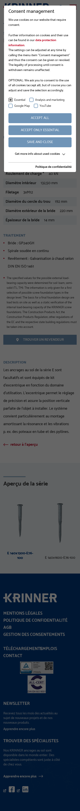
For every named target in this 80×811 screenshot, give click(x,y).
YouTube (45, 106)
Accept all (40, 118)
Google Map (22, 106)
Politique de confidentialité (53, 167)
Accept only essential (40, 130)
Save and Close (40, 142)
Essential (19, 100)
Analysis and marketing (49, 100)
